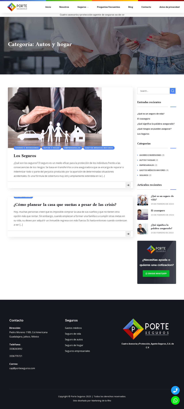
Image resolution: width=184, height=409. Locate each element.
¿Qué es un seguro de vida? (150, 113)
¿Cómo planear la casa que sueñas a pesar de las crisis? (65, 204)
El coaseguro (143, 118)
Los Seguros (25, 156)
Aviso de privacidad (169, 7)
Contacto (146, 7)
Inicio (48, 7)
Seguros (81, 7)
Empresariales (72, 148)
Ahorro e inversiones (27, 148)
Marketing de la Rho (101, 400)
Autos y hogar (52, 148)
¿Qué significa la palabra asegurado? (156, 123)
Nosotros (64, 7)
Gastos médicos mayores (99, 148)
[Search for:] (156, 90)
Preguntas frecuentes (108, 7)
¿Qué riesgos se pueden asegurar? (154, 128)
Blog (130, 7)
